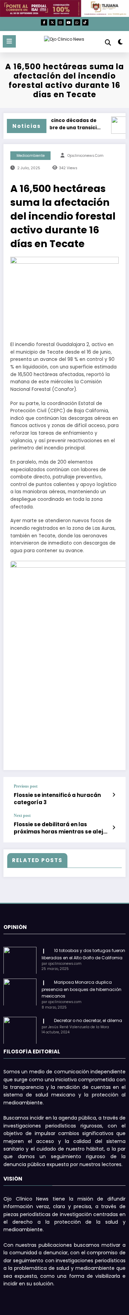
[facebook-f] (44, 22)
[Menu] (9, 41)
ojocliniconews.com (85, 155)
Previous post (25, 786)
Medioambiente (31, 155)
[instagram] (60, 22)
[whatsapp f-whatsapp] (77, 22)
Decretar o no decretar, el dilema (88, 1020)
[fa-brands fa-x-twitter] (52, 22)
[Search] (108, 42)
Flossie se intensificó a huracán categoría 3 (57, 798)
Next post (22, 815)
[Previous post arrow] (113, 795)
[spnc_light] (121, 43)
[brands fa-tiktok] (85, 22)
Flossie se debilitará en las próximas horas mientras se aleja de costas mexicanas (60, 828)
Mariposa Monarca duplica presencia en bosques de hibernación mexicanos (81, 989)
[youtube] (69, 22)
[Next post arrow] (113, 827)
